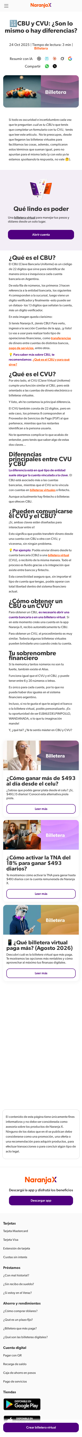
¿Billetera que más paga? (20, 1328)
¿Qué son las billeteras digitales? (25, 1337)
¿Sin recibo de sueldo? (18, 1284)
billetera (41, 48)
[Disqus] (41, 1042)
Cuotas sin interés (15, 1257)
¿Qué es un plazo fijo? (18, 1319)
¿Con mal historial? (16, 1275)
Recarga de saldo (14, 1364)
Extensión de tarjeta (16, 1248)
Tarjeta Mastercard (15, 1231)
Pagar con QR (12, 1355)
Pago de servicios (15, 1381)
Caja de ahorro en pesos (19, 1372)
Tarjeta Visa (10, 1239)
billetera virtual (24, 217)
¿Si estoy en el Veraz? (17, 1292)
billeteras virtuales (43, 490)
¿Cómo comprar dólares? (20, 1311)
